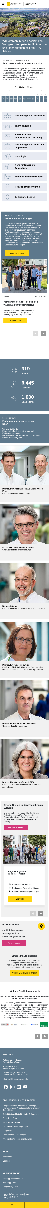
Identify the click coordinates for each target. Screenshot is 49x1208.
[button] (43, 333)
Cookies (6, 1161)
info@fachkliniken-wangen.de (15, 1079)
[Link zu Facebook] (6, 1087)
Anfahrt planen (14, 943)
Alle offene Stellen (15, 827)
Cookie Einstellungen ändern (24, 973)
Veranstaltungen (17, 253)
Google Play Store (10, 1187)
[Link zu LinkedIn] (19, 1087)
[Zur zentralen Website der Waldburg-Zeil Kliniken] (24, 1196)
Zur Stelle (20, 899)
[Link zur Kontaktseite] (12, 1205)
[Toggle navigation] (3, 3)
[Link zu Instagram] (12, 1087)
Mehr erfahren (15, 321)
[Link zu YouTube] (25, 1087)
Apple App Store (9, 1183)
